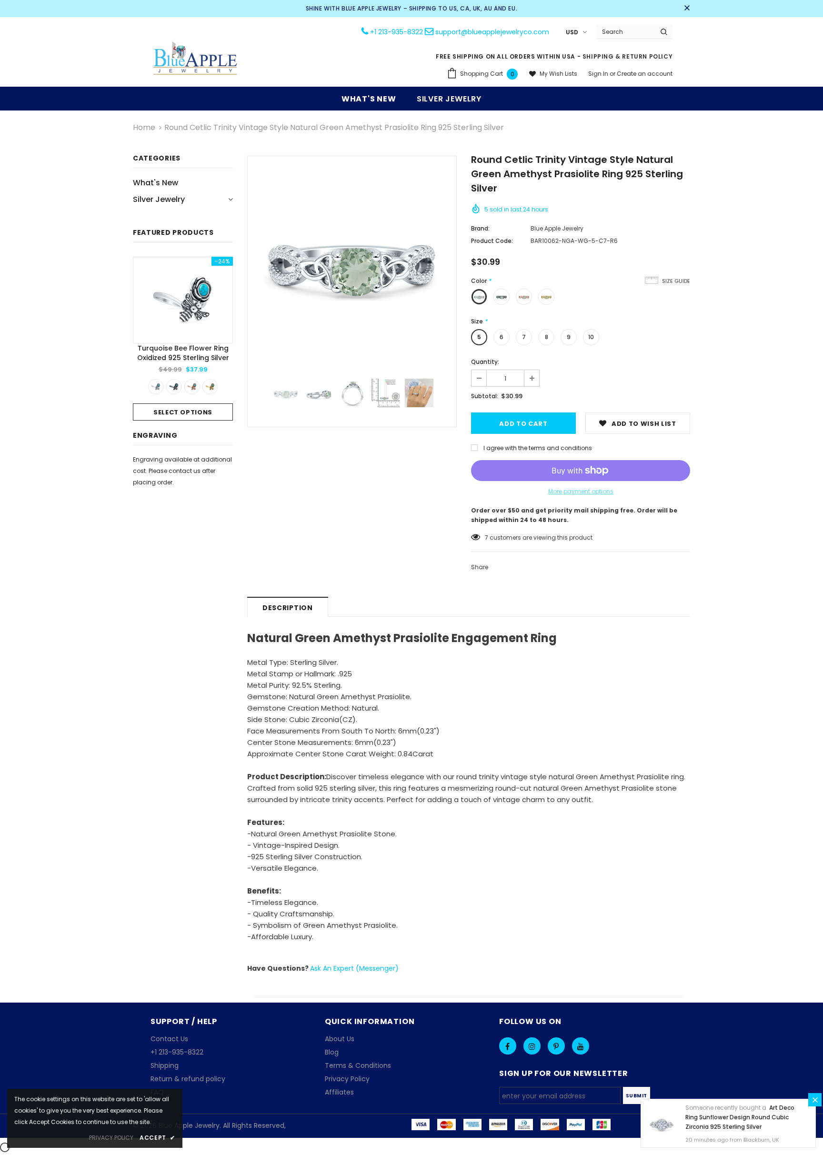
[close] (687, 8)
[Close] (815, 1099)
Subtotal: (484, 396)
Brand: (480, 228)
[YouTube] (580, 1046)
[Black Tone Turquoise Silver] (174, 387)
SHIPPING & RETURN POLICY (627, 56)
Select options (182, 412)
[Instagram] (532, 1046)
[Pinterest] (556, 1046)
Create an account (644, 74)
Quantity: (485, 362)
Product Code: (492, 241)
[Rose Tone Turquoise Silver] (192, 387)
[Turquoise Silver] (156, 387)
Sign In (599, 74)
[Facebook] (507, 1046)
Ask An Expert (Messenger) (354, 968)
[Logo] (196, 59)
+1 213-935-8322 (396, 32)
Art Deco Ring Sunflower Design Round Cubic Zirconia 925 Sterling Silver (739, 1117)
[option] (183, 339)
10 (591, 337)
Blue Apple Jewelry (557, 228)
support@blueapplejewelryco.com (492, 32)
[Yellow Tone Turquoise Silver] (210, 387)
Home (144, 127)
